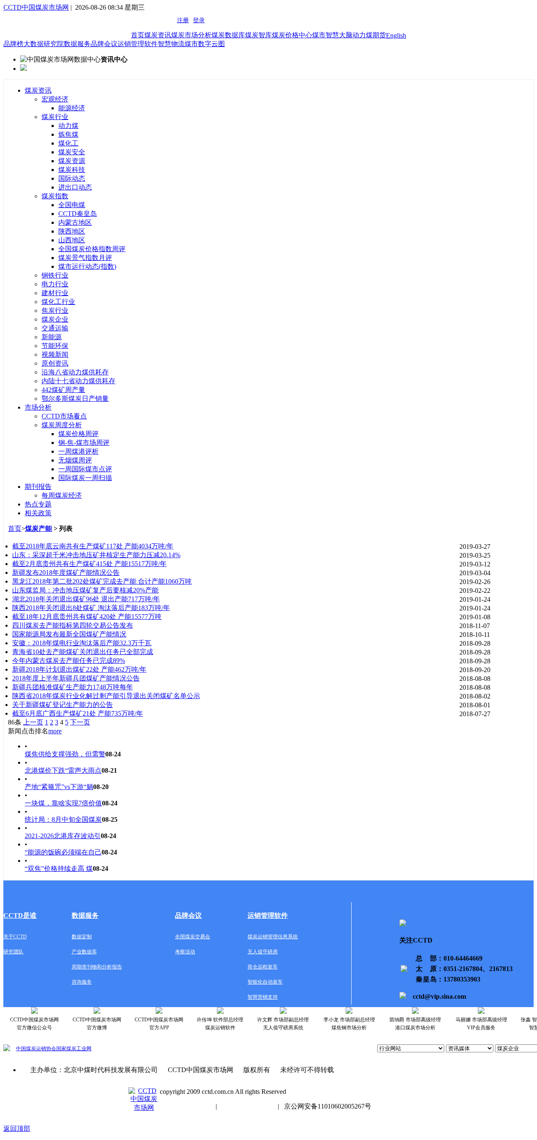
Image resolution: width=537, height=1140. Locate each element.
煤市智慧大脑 (332, 35)
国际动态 (71, 178)
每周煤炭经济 (62, 495)
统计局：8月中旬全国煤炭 (63, 819)
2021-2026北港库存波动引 (63, 835)
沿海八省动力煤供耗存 (75, 372)
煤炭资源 (71, 160)
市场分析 (38, 407)
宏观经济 (55, 99)
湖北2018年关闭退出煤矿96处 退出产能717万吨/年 (86, 598)
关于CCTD (15, 937)
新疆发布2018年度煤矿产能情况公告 (66, 572)
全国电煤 (71, 204)
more (55, 731)
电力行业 (55, 284)
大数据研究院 (43, 43)
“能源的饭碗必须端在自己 (63, 852)
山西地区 (71, 240)
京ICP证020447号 (247, 1106)
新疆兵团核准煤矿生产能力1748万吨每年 (72, 687)
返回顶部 (16, 1128)
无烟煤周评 (75, 460)
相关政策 (38, 513)
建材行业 (55, 292)
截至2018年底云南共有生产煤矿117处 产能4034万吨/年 (92, 546)
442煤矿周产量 (63, 389)
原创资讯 (55, 363)
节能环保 (55, 345)
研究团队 (13, 952)
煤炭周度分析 (62, 424)
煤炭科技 (71, 169)
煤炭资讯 (157, 35)
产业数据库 (84, 952)
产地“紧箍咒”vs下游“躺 (59, 786)
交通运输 (55, 328)
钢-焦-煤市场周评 (83, 442)
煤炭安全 (71, 152)
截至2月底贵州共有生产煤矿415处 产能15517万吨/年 (89, 563)
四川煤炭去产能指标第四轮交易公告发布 (72, 625)
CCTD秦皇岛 (77, 213)
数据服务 (77, 43)
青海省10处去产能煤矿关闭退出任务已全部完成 (82, 651)
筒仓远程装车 (263, 967)
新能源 (52, 336)
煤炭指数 (55, 196)
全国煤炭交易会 (192, 937)
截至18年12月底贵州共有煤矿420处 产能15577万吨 (87, 616)
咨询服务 (82, 982)
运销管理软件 (137, 43)
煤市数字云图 (205, 43)
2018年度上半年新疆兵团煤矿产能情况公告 (76, 678)
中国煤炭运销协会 (36, 1049)
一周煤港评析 (78, 451)
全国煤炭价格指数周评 (91, 248)
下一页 (80, 722)
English (396, 35)
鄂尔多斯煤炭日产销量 (75, 398)
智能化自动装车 (265, 982)
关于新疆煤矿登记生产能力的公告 (62, 704)
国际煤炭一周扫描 (85, 477)
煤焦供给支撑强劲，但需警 (65, 754)
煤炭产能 (38, 528)
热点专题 (38, 504)
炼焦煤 (68, 134)
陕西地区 (71, 231)
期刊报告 (38, 486)
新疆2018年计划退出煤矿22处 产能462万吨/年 (79, 669)
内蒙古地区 (75, 222)
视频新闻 (55, 354)
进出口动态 (75, 187)
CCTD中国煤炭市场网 (36, 7)
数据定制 (82, 937)
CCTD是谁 (19, 915)
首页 (137, 35)
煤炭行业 (55, 116)
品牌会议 (104, 43)
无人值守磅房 (263, 952)
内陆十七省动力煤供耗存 (78, 380)
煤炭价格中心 (292, 35)
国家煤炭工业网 (73, 1049)
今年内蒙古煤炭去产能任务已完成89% (68, 660)
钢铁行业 (55, 275)
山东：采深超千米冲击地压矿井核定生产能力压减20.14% (96, 554)
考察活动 (185, 952)
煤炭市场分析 (191, 35)
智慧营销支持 (263, 997)
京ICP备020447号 (185, 1106)
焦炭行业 (55, 310)
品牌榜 (13, 43)
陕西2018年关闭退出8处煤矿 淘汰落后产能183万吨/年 (91, 607)
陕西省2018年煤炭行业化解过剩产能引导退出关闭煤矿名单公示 (106, 695)
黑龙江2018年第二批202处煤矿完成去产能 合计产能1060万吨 (102, 581)
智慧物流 (171, 43)
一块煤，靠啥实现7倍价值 (63, 803)
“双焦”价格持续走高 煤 (59, 868)
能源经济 (71, 108)
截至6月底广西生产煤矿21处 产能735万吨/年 (77, 713)
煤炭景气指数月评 (85, 257)
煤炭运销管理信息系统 (273, 937)
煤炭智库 (258, 35)
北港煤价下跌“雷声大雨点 (63, 770)
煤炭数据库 (228, 35)
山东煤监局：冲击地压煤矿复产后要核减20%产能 (85, 590)
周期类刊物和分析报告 (97, 967)
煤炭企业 (55, 319)
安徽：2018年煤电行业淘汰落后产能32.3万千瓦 (81, 643)
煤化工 (68, 143)
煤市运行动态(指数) (87, 266)
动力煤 (68, 125)
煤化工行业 (58, 301)
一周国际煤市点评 (85, 469)
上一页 (33, 722)
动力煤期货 (369, 35)
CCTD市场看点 (64, 416)
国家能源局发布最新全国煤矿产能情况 (69, 634)
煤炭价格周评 (78, 433)
